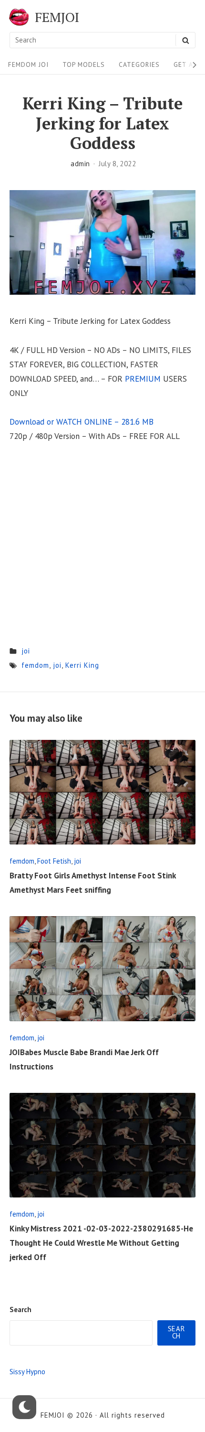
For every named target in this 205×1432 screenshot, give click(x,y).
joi (25, 650)
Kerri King (82, 665)
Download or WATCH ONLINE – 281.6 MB (82, 422)
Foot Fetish (54, 861)
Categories (139, 64)
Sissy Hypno (27, 1371)
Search (20, 1309)
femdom (35, 665)
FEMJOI (57, 17)
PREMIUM (143, 379)
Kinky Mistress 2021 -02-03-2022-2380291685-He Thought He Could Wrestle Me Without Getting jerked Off (101, 1242)
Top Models (83, 64)
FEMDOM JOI (28, 64)
